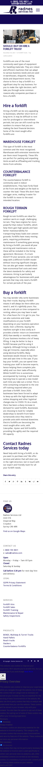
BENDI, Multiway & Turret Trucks (18, 635)
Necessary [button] (4, 719)
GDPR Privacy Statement (14, 582)
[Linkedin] (34, 661)
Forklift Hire (8, 604)
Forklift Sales (9, 607)
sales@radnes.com (13, 553)
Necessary (6, 722)
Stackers (7, 643)
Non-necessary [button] (6, 742)
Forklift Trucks (20, 20)
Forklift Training (10, 610)
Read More (28, 672)
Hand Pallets (9, 637)
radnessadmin (7, 56)
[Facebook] (28, 661)
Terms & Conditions (12, 585)
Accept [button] (21, 672)
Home (13, 20)
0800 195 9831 (11, 550)
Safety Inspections (11, 616)
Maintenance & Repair (13, 613)
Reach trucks (9, 640)
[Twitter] (31, 661)
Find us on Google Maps (14, 531)
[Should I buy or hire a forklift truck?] (21, 36)
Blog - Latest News (10, 17)
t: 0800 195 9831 (20, 1)
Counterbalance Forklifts (14, 646)
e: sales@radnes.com (22, 2)
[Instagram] (38, 661)
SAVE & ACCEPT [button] (6, 765)
